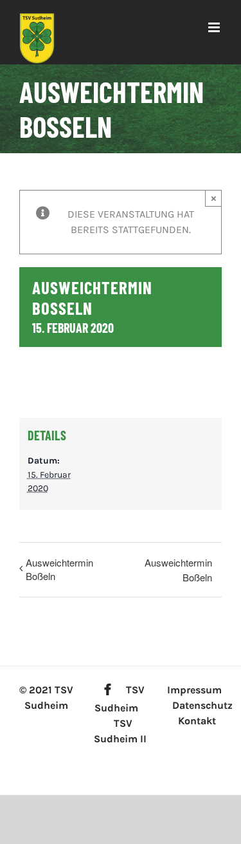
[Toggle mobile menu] (215, 27)
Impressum (194, 690)
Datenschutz (202, 705)
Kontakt (197, 721)
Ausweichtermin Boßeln (59, 569)
